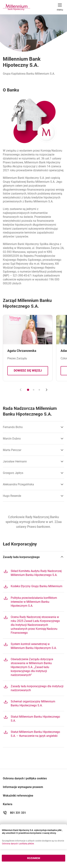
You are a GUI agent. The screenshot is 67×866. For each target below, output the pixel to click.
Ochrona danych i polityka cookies (25, 778)
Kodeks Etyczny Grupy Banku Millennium (33, 586)
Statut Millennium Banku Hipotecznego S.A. (32, 718)
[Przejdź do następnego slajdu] (46, 389)
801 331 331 (18, 812)
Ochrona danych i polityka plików (18, 843)
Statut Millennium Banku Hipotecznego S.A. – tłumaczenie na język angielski (32, 734)
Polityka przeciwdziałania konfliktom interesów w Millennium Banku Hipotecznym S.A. (30, 601)
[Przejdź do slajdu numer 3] (39, 389)
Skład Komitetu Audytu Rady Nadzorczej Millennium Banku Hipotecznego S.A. (33, 573)
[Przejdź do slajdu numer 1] (28, 389)
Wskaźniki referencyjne (18, 795)
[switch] (60, 7)
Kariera (7, 804)
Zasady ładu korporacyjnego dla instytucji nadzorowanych (33, 688)
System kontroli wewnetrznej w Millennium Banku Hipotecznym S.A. (30, 646)
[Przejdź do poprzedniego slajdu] (20, 389)
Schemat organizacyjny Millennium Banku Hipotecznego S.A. (29, 703)
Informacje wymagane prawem (23, 787)
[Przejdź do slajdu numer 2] (33, 389)
